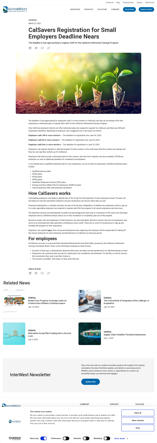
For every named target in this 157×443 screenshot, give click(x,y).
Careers (139, 2)
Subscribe (91, 382)
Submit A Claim (146, 9)
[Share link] (48, 48)
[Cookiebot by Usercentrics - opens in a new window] (15, 438)
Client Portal (149, 2)
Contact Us (110, 2)
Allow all (137, 413)
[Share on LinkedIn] (30, 48)
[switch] (66, 438)
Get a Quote (129, 9)
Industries (75, 9)
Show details (119, 438)
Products (88, 9)
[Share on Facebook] (36, 48)
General (32, 298)
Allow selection (138, 420)
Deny (138, 428)
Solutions (102, 9)
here (50, 230)
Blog (118, 2)
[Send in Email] (42, 48)
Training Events (128, 2)
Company (115, 9)
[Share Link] (48, 273)
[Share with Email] (42, 273)
